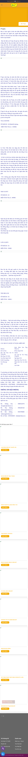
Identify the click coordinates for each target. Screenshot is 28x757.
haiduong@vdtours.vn (6, 414)
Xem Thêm (4, 449)
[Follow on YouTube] (3, 716)
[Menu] (2, 4)
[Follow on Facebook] (1, 716)
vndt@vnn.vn (18, 1)
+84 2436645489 (11, 1)
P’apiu (24, 23)
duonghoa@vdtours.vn (7, 405)
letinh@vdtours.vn (20, 416)
